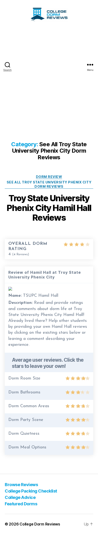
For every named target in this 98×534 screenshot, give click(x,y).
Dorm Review (49, 177)
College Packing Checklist (31, 490)
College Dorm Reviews (40, 524)
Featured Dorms (21, 503)
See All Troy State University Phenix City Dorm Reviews (49, 184)
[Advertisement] (49, 80)
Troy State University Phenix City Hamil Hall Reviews (49, 208)
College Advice (20, 497)
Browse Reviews (21, 484)
